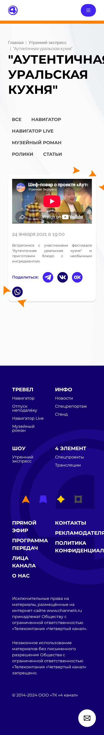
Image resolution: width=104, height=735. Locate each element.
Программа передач (30, 544)
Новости (64, 398)
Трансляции (68, 465)
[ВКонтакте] (62, 277)
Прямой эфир (24, 526)
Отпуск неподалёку (24, 408)
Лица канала (24, 562)
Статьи (52, 154)
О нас (21, 576)
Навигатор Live (28, 418)
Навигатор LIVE (33, 131)
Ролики (22, 154)
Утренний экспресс (48, 42)
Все (16, 119)
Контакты (70, 523)
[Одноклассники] (77, 277)
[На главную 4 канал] (13, 10)
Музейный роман (37, 142)
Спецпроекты (69, 457)
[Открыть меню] (88, 10)
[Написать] (87, 718)
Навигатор (46, 119)
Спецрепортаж (71, 406)
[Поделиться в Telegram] (48, 277)
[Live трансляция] (23, 723)
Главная (15, 42)
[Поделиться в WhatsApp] (17, 292)
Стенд (61, 414)
